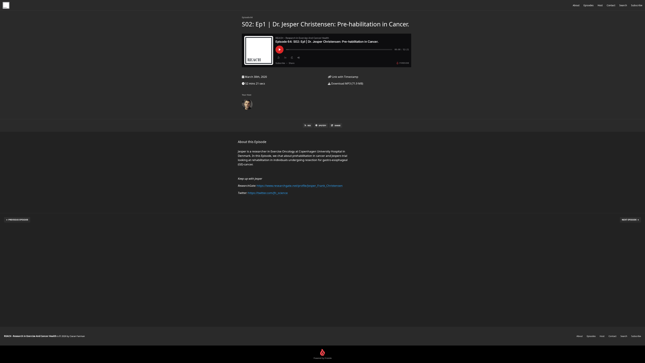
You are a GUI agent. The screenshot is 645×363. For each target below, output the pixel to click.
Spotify (322, 125)
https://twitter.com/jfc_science (268, 193)
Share (337, 125)
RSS (309, 125)
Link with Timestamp (344, 77)
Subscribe (636, 5)
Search (623, 5)
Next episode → (630, 219)
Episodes (589, 5)
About (576, 5)
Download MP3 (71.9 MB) (347, 83)
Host (600, 5)
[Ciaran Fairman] (247, 105)
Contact (611, 5)
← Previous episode (17, 219)
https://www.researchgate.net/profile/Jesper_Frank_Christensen (300, 186)
